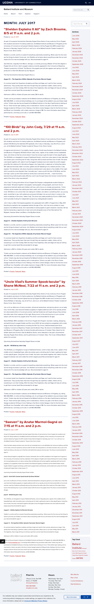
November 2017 (77, 331)
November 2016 (77, 370)
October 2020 (76, 223)
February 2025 (77, 83)
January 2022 (76, 185)
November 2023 (77, 118)
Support (36, 14)
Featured (18, 117)
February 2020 (77, 249)
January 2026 (76, 52)
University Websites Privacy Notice (35, 601)
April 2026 (75, 42)
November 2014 (77, 436)
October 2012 (76, 491)
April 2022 (75, 176)
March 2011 (75, 532)
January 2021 (76, 214)
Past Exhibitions (76, 584)
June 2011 (75, 526)
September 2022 (77, 160)
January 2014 (76, 465)
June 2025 (75, 71)
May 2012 (75, 497)
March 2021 (76, 207)
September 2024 (77, 96)
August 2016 (76, 379)
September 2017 (77, 338)
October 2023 (76, 121)
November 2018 (77, 296)
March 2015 (76, 424)
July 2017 (75, 344)
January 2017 (76, 363)
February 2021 (76, 211)
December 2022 (77, 150)
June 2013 (75, 478)
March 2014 (76, 459)
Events (12, 117)
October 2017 (76, 335)
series (79, 558)
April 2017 (75, 354)
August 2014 (76, 446)
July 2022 (75, 166)
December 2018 (77, 293)
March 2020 (76, 246)
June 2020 (75, 236)
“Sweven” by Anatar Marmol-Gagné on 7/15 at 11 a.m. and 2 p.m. (33, 424)
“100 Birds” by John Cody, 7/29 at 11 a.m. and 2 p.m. (34, 129)
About (13, 14)
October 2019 (76, 262)
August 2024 (76, 99)
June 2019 (75, 274)
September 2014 (77, 443)
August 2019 (76, 268)
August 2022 (76, 163)
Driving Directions (32, 583)
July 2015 (75, 417)
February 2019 (76, 287)
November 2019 (77, 258)
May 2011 (75, 529)
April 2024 (75, 106)
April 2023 (75, 141)
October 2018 (76, 300)
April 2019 (75, 281)
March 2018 (76, 319)
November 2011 (77, 513)
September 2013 (77, 471)
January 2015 (76, 430)
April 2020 (75, 242)
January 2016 (76, 401)
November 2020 (77, 220)
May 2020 (75, 239)
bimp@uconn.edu (31, 588)
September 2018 (77, 303)
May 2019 (75, 277)
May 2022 (75, 172)
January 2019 (76, 290)
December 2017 (77, 328)
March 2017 (75, 357)
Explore (27, 14)
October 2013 (76, 468)
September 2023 (77, 125)
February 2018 (76, 322)
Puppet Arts (81, 555)
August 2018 (76, 306)
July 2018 (75, 309)
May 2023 (75, 137)
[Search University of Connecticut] (85, 2)
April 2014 (75, 456)
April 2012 (75, 500)
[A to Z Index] (89, 2)
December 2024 (77, 86)
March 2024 (76, 109)
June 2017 (75, 347)
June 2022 (75, 169)
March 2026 (76, 45)
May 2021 (75, 201)
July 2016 (75, 382)
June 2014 (75, 449)
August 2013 (76, 475)
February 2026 (77, 48)
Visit (20, 14)
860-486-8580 (31, 586)
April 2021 (75, 204)
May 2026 (75, 39)
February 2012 (76, 503)
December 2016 (77, 366)
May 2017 (75, 351)
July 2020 (75, 233)
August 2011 (76, 519)
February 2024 (77, 112)
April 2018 (75, 316)
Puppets (74, 558)
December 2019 (77, 255)
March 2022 (76, 179)
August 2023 (76, 128)
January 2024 (76, 115)
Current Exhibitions (77, 581)
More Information (72, 597)
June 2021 (75, 198)
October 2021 (76, 191)
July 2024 (75, 102)
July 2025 (75, 67)
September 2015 (77, 411)
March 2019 (76, 284)
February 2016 (76, 398)
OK (84, 597)
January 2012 (76, 506)
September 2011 (77, 516)
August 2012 (76, 494)
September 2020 (77, 226)
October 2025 (76, 61)
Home (6, 14)
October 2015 (76, 408)
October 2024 (76, 93)
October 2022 (76, 157)
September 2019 (77, 265)
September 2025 (77, 64)
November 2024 (77, 90)
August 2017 (76, 341)
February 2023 (77, 147)
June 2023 (75, 134)
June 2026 (75, 36)
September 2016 (77, 376)
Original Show (75, 555)
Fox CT (76, 551)
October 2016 (76, 373)
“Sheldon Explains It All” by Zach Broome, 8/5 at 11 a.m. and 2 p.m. (35, 31)
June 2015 (75, 421)
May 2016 (75, 389)
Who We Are (75, 574)
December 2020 (77, 217)
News (23, 117)
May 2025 (75, 74)
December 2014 (77, 433)
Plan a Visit (74, 578)
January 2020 (76, 252)
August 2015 (76, 414)
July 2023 (75, 131)
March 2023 (76, 144)
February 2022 (77, 182)
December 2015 (77, 405)
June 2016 (75, 386)
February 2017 (76, 360)
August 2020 (76, 230)
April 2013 (75, 481)
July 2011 (75, 522)
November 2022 (77, 153)
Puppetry (86, 555)
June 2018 (75, 312)
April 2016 (75, 392)
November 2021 (77, 188)
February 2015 (76, 427)
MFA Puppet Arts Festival (81, 553)
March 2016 (76, 395)
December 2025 (77, 55)
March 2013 (76, 484)
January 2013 (76, 487)
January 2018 (76, 325)
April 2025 (75, 77)
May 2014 (75, 452)
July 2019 (75, 271)
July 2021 (75, 195)
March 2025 (76, 80)
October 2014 (76, 440)
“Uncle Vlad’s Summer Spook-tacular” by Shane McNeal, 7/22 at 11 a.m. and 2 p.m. (34, 284)
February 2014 (76, 462)
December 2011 (77, 510)
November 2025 (77, 58)
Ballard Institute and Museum (18, 9)
